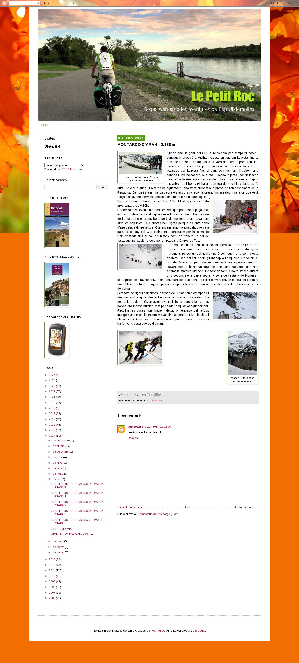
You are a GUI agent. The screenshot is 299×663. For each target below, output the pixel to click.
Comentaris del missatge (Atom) (158, 514)
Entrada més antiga (244, 507)
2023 (52, 386)
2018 (52, 413)
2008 (52, 587)
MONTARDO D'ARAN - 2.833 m (72, 534)
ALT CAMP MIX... (62, 528)
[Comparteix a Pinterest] (160, 395)
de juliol (58, 462)
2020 (52, 402)
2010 (52, 576)
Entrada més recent (130, 507)
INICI (44, 125)
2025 (52, 374)
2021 (52, 396)
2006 (52, 598)
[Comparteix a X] (152, 395)
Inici (187, 507)
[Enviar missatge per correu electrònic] (136, 394)
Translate (76, 169)
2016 (52, 424)
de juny (58, 468)
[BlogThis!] (148, 395)
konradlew (158, 630)
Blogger (200, 630)
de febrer (59, 547)
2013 (52, 559)
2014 (52, 435)
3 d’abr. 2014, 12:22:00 (156, 426)
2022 (52, 391)
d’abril (57, 479)
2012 (52, 564)
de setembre (61, 451)
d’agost (58, 457)
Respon (133, 438)
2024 (52, 380)
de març (58, 541)
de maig (58, 473)
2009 (52, 581)
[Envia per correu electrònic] (144, 395)
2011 (52, 570)
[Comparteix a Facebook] (156, 395)
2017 (52, 419)
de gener (59, 552)
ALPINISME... (156, 400)
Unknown (134, 426)
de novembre (61, 440)
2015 (52, 430)
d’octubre (59, 446)
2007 (52, 592)
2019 (52, 408)
